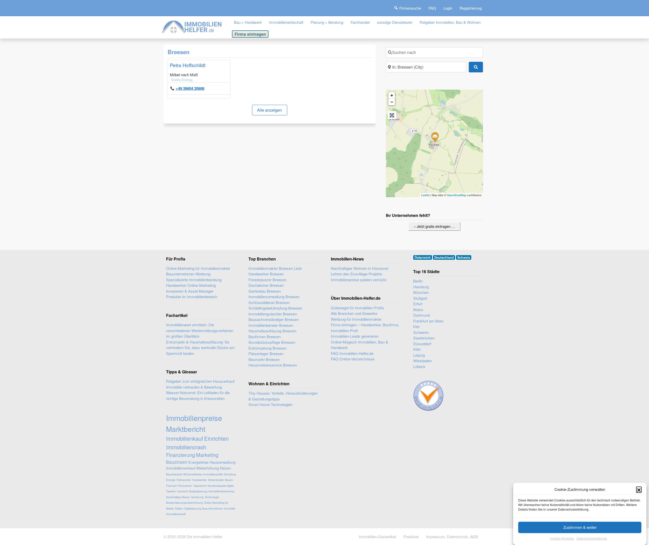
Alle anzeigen (269, 110)
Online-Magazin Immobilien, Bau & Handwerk (359, 344)
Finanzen (171, 486)
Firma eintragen (250, 34)
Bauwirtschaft (174, 474)
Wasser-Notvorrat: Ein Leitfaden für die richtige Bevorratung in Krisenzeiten (198, 395)
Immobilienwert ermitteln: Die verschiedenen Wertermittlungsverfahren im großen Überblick (199, 330)
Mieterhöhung (207, 468)
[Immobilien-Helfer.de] (191, 26)
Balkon (179, 508)
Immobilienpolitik (213, 474)
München (421, 292)
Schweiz (463, 257)
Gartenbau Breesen (264, 291)
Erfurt (417, 303)
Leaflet (425, 195)
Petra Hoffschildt (187, 65)
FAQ (432, 8)
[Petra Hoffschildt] (434, 137)
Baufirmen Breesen (264, 336)
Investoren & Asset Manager (189, 291)
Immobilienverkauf (180, 468)
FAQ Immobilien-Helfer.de (352, 353)
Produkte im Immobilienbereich (191, 296)
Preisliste (411, 536)
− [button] (391, 102)
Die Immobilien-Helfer (204, 536)
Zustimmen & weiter (580, 527)
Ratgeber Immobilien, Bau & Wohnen (450, 22)
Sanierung (197, 497)
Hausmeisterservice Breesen (272, 365)
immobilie (229, 508)
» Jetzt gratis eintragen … (434, 226)
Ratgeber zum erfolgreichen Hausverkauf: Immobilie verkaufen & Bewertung (200, 384)
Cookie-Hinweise (562, 538)
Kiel (416, 326)
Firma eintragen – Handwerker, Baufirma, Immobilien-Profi (365, 327)
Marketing (207, 454)
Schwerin (421, 332)
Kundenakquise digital (221, 486)
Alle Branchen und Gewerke (354, 313)
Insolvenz (182, 491)
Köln (417, 349)
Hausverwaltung (223, 462)
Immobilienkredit (176, 514)
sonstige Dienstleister (394, 22)
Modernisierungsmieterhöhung (184, 502)
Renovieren (185, 486)
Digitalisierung (192, 508)
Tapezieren (200, 486)
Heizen (225, 468)
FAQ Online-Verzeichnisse (352, 358)
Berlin (418, 281)
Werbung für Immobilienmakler (356, 319)
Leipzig (419, 355)
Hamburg (421, 286)
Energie (170, 480)
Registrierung (471, 8)
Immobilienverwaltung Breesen (273, 296)
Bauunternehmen (212, 508)
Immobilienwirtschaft (286, 22)
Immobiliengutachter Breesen (272, 313)
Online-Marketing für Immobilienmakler (198, 268)
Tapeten (171, 491)
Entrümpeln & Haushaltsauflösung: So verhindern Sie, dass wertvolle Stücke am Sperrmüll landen (200, 347)
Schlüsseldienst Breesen (269, 302)
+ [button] (391, 95)
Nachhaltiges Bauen (178, 497)
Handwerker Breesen (266, 273)
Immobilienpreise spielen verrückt (358, 279)
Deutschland (444, 257)
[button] (638, 489)
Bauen (229, 480)
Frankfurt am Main (428, 321)
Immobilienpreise (194, 417)
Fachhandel (360, 22)
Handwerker (199, 480)
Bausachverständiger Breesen (273, 319)
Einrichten (216, 438)
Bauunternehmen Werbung (188, 273)
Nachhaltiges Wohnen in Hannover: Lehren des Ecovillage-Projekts (360, 271)
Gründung (230, 474)
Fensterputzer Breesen (267, 279)
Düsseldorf (422, 343)
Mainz (418, 309)
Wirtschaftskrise (192, 474)
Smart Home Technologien (270, 404)
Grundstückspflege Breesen (271, 342)
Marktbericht (185, 429)
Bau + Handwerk (248, 22)
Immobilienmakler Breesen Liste (275, 268)
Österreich (422, 257)
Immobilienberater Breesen (270, 325)
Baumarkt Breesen (264, 359)
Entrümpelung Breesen (267, 348)
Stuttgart (420, 298)
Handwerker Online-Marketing (191, 285)
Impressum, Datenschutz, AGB (452, 536)
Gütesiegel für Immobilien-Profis (357, 307)
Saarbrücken (424, 337)
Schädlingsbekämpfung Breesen (275, 308)
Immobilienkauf (184, 438)
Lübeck (419, 366)
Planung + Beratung (327, 22)
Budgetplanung (198, 491)
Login (447, 8)
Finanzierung (180, 454)
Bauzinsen (176, 462)
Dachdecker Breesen (266, 285)
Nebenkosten (216, 480)
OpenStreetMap (456, 195)
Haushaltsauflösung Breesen (272, 330)
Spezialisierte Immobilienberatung (194, 279)
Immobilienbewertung (221, 491)
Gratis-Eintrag (182, 79)
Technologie (212, 497)
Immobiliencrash (186, 447)
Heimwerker (183, 480)
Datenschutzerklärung (591, 538)
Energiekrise (198, 462)
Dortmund (421, 315)
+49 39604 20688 (190, 88)
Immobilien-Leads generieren (355, 336)
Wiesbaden (422, 360)
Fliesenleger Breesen (265, 353)
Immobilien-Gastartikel (377, 536)
